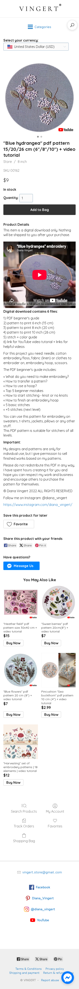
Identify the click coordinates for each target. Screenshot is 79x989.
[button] (18, 524)
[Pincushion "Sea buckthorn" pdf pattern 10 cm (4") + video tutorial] (58, 670)
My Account (55, 811)
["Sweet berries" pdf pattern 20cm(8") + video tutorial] (58, 602)
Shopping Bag (24, 841)
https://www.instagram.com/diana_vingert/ (37, 505)
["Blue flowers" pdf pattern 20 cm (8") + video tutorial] (20, 670)
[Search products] (72, 25)
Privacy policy (55, 969)
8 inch (22, 161)
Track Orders (24, 826)
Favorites (55, 826)
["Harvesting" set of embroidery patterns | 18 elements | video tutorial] (20, 741)
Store (7, 161)
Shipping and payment (24, 973)
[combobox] (36, 47)
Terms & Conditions (28, 969)
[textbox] (33, 46)
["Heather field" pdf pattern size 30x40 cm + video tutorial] (20, 602)
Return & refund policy (58, 973)
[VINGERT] (39, 8)
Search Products (24, 811)
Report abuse (50, 980)
